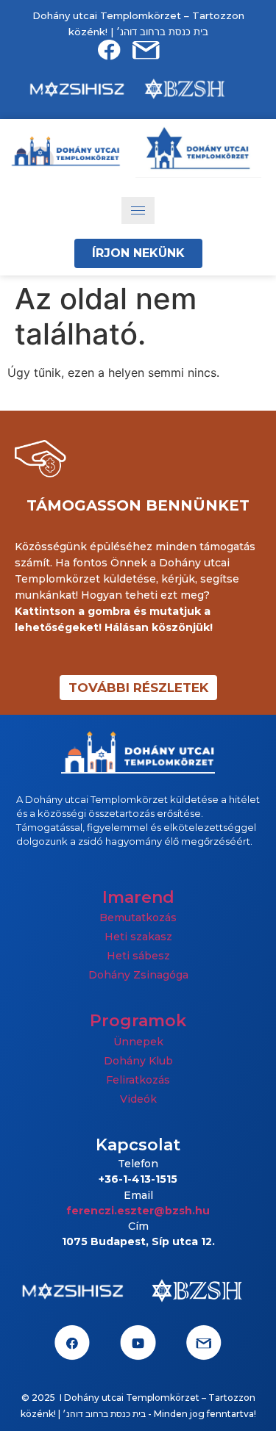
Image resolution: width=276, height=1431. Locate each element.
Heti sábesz (138, 955)
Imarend (138, 897)
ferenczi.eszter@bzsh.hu (138, 1210)
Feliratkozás (138, 1079)
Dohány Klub (138, 1060)
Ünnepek (138, 1041)
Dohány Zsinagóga (138, 974)
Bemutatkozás (138, 917)
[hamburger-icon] (138, 210)
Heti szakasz (138, 936)
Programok (138, 1021)
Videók (138, 1099)
